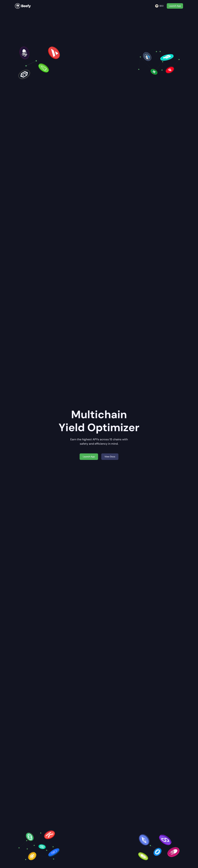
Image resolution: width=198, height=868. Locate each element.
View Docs (110, 456)
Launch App (175, 5)
